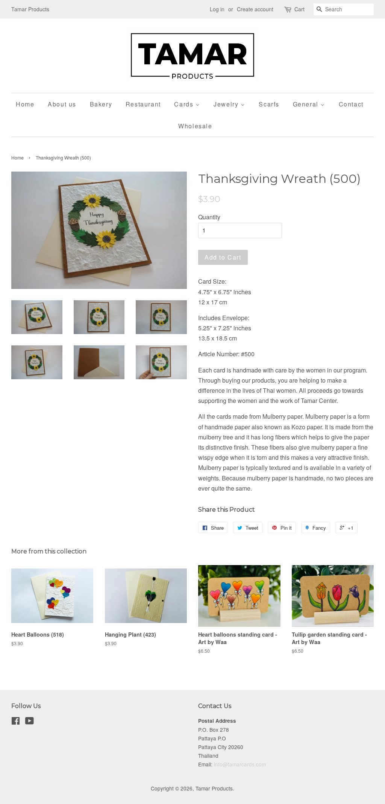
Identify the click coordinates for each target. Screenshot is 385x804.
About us (62, 104)
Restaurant (143, 104)
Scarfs (269, 104)
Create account (255, 9)
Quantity (209, 217)
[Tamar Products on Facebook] (15, 722)
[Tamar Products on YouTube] (29, 722)
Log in (217, 9)
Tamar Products (214, 788)
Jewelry (227, 104)
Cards (185, 104)
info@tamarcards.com (240, 764)
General (307, 104)
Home (25, 104)
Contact (351, 104)
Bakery (101, 104)
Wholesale (195, 126)
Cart (299, 9)
